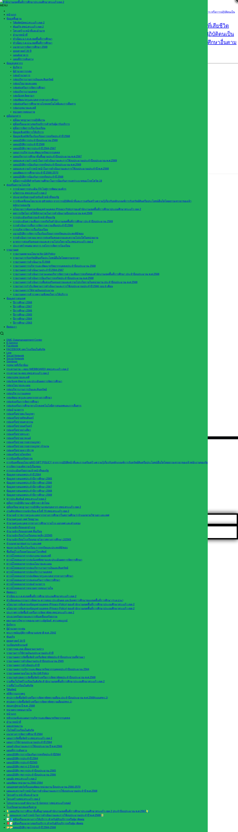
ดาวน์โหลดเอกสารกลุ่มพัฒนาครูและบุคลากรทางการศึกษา (39, 576)
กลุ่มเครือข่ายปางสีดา (18, 430)
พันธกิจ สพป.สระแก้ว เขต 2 (28, 26)
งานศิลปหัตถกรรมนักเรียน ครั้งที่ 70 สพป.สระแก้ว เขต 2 (37, 511)
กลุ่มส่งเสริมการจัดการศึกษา (29, 87)
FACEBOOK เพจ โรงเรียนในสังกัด (25, 349)
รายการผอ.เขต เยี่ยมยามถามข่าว (25, 649)
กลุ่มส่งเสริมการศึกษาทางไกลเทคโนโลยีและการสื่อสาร (44, 103)
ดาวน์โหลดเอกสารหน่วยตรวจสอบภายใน (29, 588)
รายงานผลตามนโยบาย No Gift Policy (34, 253)
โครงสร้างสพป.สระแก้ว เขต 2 (23, 799)
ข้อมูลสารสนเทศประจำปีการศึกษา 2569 (29, 494)
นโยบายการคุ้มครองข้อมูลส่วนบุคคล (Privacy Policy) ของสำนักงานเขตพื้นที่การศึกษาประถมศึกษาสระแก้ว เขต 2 (77, 209)
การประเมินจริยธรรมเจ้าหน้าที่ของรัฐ (34, 217)
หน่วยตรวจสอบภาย (24, 111)
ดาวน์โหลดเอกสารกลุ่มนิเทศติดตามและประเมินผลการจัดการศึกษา (44, 559)
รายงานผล (12, 249)
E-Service (12, 342)
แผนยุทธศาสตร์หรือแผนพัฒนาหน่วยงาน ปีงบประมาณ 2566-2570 (43, 786)
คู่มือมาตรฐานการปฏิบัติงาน (29, 120)
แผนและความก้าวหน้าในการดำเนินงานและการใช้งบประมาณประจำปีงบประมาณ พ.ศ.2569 (65, 160)
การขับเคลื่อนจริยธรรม (19, 458)
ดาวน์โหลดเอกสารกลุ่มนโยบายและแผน (29, 563)
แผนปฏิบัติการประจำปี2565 (21, 762)
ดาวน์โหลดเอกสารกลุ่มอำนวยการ (25, 584)
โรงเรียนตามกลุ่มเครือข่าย (21, 807)
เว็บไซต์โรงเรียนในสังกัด (20, 730)
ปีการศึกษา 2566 (22, 310)
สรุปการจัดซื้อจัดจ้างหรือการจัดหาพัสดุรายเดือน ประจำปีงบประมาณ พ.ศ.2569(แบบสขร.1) (57, 697)
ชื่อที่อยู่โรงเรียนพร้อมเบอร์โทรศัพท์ (26, 551)
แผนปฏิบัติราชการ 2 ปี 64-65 (22, 766)
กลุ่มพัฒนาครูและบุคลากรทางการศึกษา (35, 99)
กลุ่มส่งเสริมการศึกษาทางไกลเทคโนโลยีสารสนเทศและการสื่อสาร (43, 405)
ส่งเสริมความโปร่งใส (18, 184)
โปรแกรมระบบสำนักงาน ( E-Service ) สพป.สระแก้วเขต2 (38, 803)
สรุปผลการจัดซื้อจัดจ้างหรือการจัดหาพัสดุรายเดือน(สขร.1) (39, 701)
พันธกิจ (10, 636)
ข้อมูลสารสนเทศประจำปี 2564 (23, 474)
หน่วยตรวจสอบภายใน (19, 709)
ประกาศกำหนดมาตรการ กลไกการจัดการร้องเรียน (41, 245)
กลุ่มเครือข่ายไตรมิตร (18, 454)
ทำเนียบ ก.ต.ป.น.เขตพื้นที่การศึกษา (32, 43)
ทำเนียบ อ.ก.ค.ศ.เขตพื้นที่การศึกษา (32, 38)
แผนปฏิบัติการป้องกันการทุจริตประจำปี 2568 (38, 176)
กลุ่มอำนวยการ (21, 75)
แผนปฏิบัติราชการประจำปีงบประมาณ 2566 (31, 774)
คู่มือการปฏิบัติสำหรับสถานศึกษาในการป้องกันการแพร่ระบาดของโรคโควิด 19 (57, 180)
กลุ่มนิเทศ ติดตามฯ (23, 95)
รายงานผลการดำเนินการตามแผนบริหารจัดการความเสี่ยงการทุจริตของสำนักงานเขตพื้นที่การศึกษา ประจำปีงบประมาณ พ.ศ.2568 (86, 274)
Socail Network (15, 355)
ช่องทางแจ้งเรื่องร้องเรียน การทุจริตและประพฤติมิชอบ (37, 547)
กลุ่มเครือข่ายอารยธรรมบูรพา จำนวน (27, 446)
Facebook (12, 345)
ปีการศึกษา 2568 (22, 302)
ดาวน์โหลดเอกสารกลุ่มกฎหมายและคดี (28, 555)
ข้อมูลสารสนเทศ (15, 298)
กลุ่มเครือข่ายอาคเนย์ (18, 438)
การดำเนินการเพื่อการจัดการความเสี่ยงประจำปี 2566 (43, 225)
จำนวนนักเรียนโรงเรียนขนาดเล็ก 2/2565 (29, 535)
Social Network (15, 358)
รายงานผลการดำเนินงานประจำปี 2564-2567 (38, 270)
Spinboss (11, 361)
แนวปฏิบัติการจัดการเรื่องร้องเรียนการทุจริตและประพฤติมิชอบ (48, 233)
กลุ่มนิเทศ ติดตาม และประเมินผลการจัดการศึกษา (34, 381)
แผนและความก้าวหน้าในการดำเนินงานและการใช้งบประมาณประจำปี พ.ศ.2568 (51, 790)
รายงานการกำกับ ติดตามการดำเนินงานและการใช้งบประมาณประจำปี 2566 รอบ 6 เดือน (63, 286)
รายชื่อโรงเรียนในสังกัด (19, 685)
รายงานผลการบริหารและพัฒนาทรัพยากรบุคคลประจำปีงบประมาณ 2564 (47, 669)
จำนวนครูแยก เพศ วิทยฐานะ (22, 519)
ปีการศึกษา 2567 (22, 306)
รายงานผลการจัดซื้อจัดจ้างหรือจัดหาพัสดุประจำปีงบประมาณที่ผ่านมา (45, 657)
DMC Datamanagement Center (24, 340)
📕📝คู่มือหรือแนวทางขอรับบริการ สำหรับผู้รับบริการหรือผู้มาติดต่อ (44, 823)
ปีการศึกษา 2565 (22, 314)
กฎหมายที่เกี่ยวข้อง (17, 365)
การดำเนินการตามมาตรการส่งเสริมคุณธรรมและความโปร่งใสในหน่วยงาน (55, 237)
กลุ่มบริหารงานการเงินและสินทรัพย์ (33, 79)
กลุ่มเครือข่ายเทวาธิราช (20, 450)
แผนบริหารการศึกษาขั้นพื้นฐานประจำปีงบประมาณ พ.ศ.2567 (47, 156)
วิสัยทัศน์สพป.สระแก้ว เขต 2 (29, 22)
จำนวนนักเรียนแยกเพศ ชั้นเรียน (24, 531)
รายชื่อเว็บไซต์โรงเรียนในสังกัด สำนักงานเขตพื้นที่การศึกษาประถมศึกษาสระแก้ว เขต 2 (55, 681)
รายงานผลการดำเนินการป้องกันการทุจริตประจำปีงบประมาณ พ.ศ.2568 (53, 278)
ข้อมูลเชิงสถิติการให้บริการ (28, 132)
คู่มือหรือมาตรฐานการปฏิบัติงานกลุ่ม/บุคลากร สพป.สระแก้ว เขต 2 (43, 507)
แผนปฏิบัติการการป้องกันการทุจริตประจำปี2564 (33, 754)
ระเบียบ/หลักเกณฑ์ (17, 645)
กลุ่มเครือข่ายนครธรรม (19, 421)
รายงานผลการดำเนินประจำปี (23, 665)
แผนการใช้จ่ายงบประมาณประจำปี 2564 (29, 742)
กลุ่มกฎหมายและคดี (17, 377)
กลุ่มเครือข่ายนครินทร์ (19, 426)
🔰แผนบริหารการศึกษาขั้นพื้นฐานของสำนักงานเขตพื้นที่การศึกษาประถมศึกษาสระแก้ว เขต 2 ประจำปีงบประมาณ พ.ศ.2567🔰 (77, 811)
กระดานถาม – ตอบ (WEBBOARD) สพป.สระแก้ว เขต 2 (37, 369)
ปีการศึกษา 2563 (22, 322)
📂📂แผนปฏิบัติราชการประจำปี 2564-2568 (31, 827)
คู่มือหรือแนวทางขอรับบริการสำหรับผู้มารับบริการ (41, 124)
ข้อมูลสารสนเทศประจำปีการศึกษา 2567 (29, 486)
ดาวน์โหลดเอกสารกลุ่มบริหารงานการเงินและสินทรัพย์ (37, 567)
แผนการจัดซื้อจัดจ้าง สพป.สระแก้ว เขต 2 (29, 738)
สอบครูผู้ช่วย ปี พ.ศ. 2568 (20, 705)
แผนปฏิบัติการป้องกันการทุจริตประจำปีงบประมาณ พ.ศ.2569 (47, 164)
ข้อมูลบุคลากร (14, 63)
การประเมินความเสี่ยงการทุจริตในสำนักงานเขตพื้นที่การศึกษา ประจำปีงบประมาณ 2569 (63, 221)
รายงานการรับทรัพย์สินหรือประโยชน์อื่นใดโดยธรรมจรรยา (46, 257)
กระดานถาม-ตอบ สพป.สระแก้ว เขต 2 (27, 373)
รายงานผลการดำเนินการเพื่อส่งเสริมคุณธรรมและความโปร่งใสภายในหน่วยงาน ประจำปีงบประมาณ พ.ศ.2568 (75, 282)
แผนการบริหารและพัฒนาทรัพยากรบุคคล (36, 152)
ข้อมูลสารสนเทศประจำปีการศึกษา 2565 (29, 478)
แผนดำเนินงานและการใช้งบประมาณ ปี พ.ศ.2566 (34, 746)
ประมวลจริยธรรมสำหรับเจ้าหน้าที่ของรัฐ (36, 197)
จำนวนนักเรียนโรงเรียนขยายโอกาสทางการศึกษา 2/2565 (38, 539)
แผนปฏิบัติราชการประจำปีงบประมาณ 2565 (31, 770)
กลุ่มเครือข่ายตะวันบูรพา (20, 413)
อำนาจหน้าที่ (20, 34)
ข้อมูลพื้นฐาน (14, 18)
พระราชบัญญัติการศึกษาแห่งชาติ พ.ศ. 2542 (31, 632)
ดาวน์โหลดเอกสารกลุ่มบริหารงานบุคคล (29, 572)
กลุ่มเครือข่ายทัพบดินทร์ (20, 417)
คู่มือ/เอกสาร (13, 116)
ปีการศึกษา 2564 (22, 318)
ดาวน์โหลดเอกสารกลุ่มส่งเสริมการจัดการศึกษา (33, 580)
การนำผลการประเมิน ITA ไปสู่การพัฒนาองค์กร (39, 189)
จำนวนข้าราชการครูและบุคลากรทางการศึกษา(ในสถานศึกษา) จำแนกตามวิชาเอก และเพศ (57, 515)
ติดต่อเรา (11, 326)
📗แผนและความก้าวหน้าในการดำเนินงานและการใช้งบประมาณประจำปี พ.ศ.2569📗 (55, 815)
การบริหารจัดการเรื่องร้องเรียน (30, 229)
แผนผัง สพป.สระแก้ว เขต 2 (21, 778)
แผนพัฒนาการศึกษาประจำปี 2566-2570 (35, 172)
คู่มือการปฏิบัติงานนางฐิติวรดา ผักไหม (28, 503)
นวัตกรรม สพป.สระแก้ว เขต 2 (30, 193)
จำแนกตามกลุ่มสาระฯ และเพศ (23, 543)
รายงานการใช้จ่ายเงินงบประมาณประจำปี (29, 653)
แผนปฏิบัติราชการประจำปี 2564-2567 (34, 148)
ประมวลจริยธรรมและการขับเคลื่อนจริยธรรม (31, 616)
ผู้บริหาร (17, 67)
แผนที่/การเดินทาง (23, 59)
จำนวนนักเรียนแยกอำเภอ (20, 527)
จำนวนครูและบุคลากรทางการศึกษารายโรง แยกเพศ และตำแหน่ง (43, 523)
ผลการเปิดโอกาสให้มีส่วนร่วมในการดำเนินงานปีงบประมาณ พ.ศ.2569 (52, 213)
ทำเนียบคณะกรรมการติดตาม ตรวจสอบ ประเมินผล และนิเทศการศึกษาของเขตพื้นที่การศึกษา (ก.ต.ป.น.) (64, 600)
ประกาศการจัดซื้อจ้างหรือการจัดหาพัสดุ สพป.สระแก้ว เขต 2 (40, 612)
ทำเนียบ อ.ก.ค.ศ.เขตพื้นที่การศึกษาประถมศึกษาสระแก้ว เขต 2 (41, 596)
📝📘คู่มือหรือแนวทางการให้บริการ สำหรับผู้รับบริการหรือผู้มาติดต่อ (45, 819)
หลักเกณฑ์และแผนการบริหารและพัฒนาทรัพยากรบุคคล (38, 718)
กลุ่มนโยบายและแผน (25, 83)
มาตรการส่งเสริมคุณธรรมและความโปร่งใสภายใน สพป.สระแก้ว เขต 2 (53, 241)
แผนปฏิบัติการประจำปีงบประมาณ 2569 (35, 140)
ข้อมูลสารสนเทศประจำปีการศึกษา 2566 (29, 482)
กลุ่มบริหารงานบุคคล (25, 91)
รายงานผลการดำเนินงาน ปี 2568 (31, 262)
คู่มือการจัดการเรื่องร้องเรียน (29, 128)
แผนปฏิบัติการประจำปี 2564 (22, 758)
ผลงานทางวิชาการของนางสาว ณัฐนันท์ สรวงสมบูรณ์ (37, 620)
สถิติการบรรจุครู (15, 693)
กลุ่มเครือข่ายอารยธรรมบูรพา (23, 442)
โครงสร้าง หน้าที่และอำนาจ (29, 30)
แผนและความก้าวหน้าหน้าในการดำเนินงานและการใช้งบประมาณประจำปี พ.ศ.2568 (61, 168)
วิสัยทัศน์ (11, 689)
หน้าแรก (11, 14)
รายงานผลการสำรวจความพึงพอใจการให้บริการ (40, 294)
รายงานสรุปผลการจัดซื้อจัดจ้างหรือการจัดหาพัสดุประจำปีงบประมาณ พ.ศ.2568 (51, 677)
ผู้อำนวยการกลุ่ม (22, 71)
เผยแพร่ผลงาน (14, 726)
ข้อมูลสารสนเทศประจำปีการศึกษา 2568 (29, 490)
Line (8, 352)
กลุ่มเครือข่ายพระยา (17, 434)
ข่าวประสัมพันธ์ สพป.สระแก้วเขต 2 (26, 499)
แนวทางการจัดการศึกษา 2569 (30, 47)
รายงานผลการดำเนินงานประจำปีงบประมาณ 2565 (35, 661)
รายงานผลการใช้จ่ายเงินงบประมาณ (33, 290)
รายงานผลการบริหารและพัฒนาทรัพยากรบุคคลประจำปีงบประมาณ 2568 (54, 266)
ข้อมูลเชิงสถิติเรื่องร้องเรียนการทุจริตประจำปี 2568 (41, 136)
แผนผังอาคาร (20, 55)
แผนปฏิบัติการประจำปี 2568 (29, 144)
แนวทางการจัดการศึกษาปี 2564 (24, 734)
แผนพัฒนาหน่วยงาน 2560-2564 (24, 782)
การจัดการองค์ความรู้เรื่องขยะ (23, 466)
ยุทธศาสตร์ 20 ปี (22, 51)
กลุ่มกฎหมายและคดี (24, 107)
